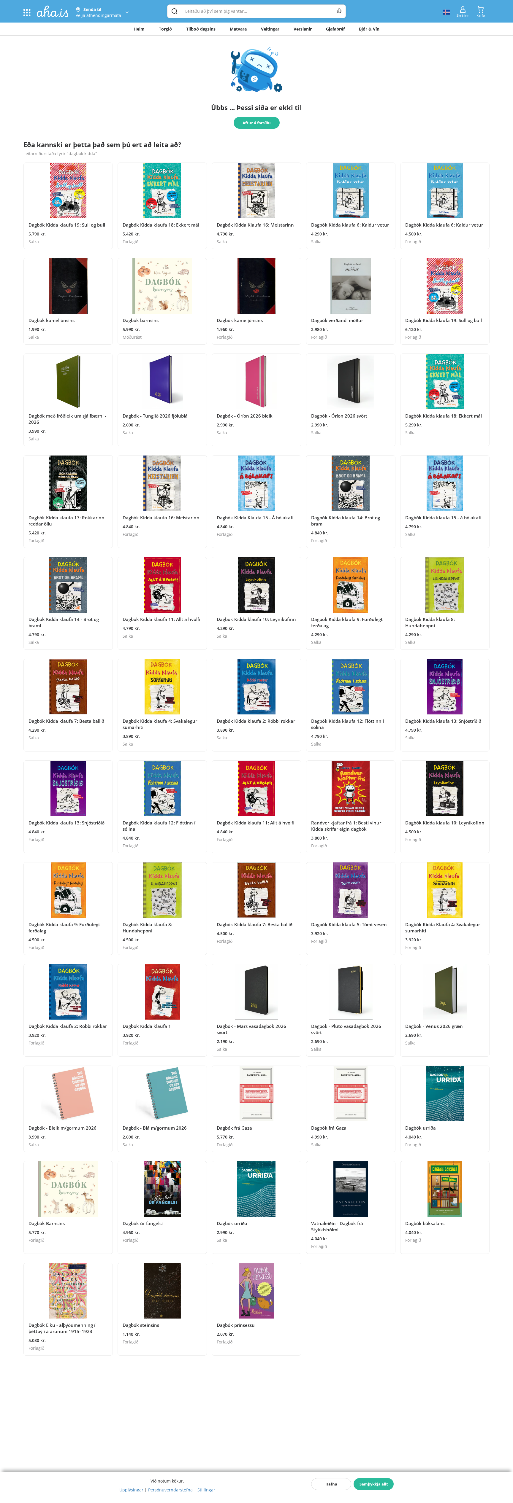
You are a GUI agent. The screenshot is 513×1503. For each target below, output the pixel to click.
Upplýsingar (131, 1490)
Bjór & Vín (369, 29)
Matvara (238, 29)
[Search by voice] (339, 11)
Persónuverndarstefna (170, 1490)
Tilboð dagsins (201, 29)
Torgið (165, 29)
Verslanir (303, 29)
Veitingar (270, 29)
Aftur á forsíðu (257, 122)
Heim (139, 29)
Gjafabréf (335, 29)
